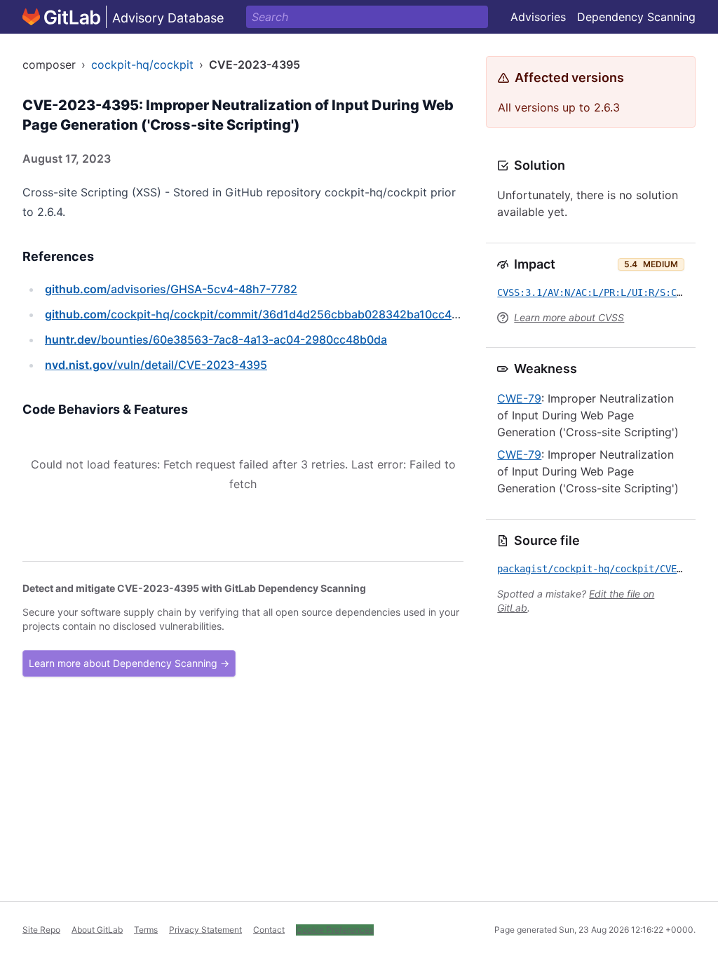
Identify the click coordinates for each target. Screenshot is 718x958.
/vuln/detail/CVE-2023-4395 (156, 365)
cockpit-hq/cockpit (142, 65)
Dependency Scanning (636, 17)
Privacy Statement (205, 929)
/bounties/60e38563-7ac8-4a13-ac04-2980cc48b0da (216, 339)
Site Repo (41, 929)
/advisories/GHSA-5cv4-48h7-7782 (171, 289)
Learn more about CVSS (569, 317)
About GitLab (97, 929)
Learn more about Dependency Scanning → (129, 663)
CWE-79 (519, 398)
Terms (146, 929)
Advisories (538, 17)
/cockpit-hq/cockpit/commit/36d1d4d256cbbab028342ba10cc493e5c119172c (287, 314)
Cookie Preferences (335, 929)
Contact (269, 929)
